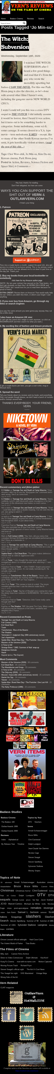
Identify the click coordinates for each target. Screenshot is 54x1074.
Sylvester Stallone (35, 866)
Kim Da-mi (44, 154)
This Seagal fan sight (9, 973)
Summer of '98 (32, 921)
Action (15, 162)
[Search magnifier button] (24, 23)
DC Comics (11, 895)
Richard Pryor (26, 965)
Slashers (38, 822)
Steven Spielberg (35, 862)
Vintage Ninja (41, 973)
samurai (43, 912)
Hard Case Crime (36, 940)
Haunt (3, 652)
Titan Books (30, 943)
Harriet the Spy (7, 677)
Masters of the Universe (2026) (13, 642)
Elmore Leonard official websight (14, 940)
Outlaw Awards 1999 (9, 826)
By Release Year (8, 844)
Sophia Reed (6, 553)
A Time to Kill (6, 645)
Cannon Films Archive (20, 954)
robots (3, 912)
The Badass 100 (8, 822)
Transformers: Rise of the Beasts (24, 576)
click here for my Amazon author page (27, 280)
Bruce (17, 886)
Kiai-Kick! (44, 958)
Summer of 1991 (8, 925)
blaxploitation (6, 887)
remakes (36, 907)
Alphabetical (13, 840)
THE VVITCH (19, 114)
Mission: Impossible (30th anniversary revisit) (19, 675)
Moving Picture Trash (9, 965)
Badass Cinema (16, 19)
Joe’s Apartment (7, 637)
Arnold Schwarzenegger (37, 831)
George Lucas (18, 900)
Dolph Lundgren (34, 844)
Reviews (30, 19)
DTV (30, 822)
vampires (42, 925)
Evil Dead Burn (21, 553)
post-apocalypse (21, 908)
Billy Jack (4, 954)
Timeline (20, 844)
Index (3, 840)
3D (1, 882)
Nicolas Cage (33, 853)
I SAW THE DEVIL (19, 87)
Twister (4, 680)
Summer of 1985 (46, 921)
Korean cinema (9, 158)
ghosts (28, 900)
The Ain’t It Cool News (36, 969)
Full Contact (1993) (15, 536)
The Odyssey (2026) (9, 672)
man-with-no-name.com (26, 962)
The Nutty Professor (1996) (12, 687)
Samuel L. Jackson (28, 912)
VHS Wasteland (26, 973)
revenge (48, 907)
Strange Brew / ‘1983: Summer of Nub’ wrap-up (20, 647)
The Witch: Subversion (15, 42)
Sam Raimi (11, 912)
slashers (33, 916)
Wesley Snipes (34, 871)
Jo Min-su (31, 154)
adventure (8, 882)
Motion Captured (45, 962)
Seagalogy (16, 917)
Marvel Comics (15, 904)
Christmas (7, 890)
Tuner (10, 560)
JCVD (4, 904)
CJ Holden (5, 490)
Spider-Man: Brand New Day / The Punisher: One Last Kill (24, 640)
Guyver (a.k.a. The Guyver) (12, 655)
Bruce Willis (33, 835)
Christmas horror (23, 891)
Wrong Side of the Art (9, 977)
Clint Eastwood (34, 840)
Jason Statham (47, 900)
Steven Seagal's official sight (12, 969)
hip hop (36, 900)
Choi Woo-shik (16, 154)
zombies (10, 929)
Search (41, 19)
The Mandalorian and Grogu (12, 667)
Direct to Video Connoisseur (12, 958)
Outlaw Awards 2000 (9, 831)
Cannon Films (47, 887)
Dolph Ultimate (32, 958)
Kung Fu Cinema (7, 962)
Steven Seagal (34, 857)
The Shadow (16, 606)
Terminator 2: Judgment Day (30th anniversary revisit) (22, 635)
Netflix (44, 904)
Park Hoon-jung (28, 158)
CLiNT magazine (7, 988)
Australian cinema (45, 882)
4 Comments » (23, 166)
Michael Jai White (32, 904)
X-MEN (33, 134)
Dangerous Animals (9, 650)
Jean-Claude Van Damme (38, 848)
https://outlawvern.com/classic (27, 1070)
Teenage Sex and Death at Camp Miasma (29, 490)
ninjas (9, 908)
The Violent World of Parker (12, 943)
